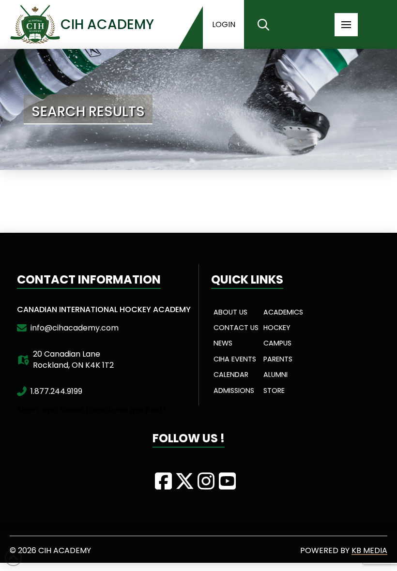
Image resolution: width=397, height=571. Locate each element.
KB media (369, 550)
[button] (346, 24)
